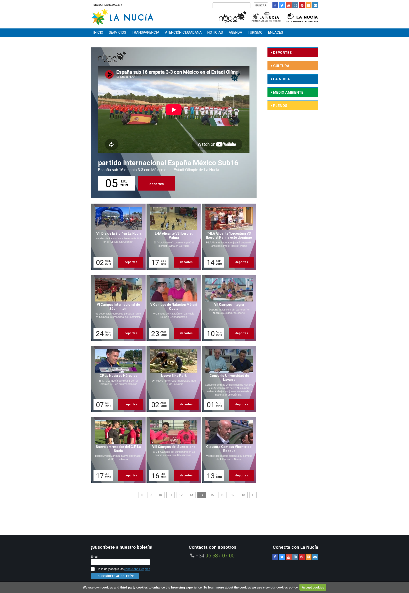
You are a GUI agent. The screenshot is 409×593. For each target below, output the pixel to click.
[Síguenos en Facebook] (275, 5)
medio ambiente (287, 92)
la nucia (281, 79)
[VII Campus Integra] (227, 308)
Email (94, 556)
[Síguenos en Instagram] (295, 5)
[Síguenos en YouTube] (289, 5)
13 (191, 495)
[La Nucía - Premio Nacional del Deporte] (266, 16)
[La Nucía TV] (232, 16)
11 (170, 495)
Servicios (117, 32)
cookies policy (287, 587)
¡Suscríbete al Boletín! (115, 576)
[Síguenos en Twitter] (282, 5)
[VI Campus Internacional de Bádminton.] (116, 308)
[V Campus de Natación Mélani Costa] (172, 308)
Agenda (235, 32)
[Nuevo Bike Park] (172, 379)
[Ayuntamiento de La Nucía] (122, 16)
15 (212, 495)
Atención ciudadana (183, 32)
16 (222, 495)
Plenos (279, 106)
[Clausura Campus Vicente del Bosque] (227, 450)
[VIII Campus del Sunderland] (172, 450)
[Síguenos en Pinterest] (302, 5)
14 (201, 495)
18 (243, 495)
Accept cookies (313, 587)
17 (233, 495)
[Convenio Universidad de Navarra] (227, 379)
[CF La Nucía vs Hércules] (116, 379)
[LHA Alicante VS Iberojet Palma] (172, 237)
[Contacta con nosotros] (315, 5)
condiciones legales (137, 569)
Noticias (215, 32)
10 (160, 495)
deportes (156, 184)
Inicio (98, 32)
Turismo (255, 32)
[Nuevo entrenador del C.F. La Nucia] (116, 450)
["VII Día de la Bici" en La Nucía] (116, 237)
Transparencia (145, 32)
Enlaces (275, 32)
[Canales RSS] (308, 5)
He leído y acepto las (123, 569)
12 (180, 495)
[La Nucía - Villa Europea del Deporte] (302, 16)
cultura (280, 66)
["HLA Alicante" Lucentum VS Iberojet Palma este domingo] (227, 237)
